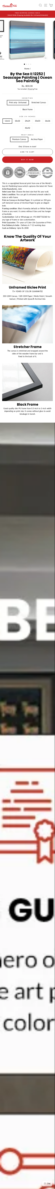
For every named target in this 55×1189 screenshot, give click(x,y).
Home (26, 69)
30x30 (37, 121)
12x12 (7, 121)
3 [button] (29, 64)
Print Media (27, 135)
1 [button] (24, 64)
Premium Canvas (19, 139)
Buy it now (27, 159)
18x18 (17, 121)
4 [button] (31, 64)
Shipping (31, 89)
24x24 (27, 121)
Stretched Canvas (38, 103)
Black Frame (28, 109)
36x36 (47, 121)
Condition (27, 98)
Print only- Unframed (18, 103)
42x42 (27, 128)
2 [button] (27, 64)
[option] (27, 14)
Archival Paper (37, 139)
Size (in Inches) (27, 116)
